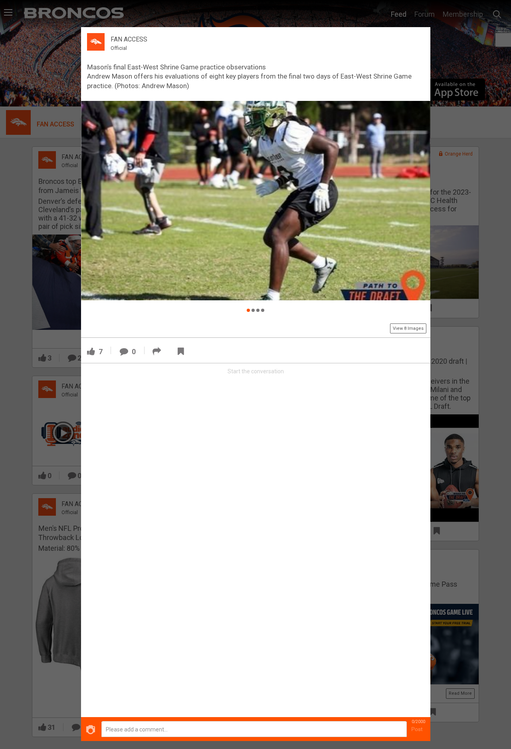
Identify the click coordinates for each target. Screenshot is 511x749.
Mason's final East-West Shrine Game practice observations (176, 67)
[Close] (419, 37)
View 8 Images (408, 328)
